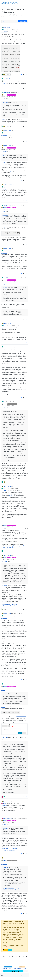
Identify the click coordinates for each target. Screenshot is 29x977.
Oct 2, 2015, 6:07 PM (10, 405)
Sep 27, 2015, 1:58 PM (10, 149)
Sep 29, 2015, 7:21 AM (14, 325)
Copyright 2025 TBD (7, 968)
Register (5, 949)
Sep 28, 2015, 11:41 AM (14, 250)
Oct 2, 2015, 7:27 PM (10, 687)
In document (4, 737)
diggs (4, 29)
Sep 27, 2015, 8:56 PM (14, 187)
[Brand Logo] (9, 3)
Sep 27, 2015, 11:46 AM (10, 96)
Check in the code (21, 716)
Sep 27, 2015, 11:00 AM (15, 81)
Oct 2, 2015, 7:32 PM (15, 803)
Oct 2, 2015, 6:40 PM (10, 526)
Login (10, 949)
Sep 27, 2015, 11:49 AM (14, 133)
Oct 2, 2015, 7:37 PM (10, 861)
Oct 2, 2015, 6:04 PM (14, 346)
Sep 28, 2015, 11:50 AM (10, 281)
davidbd (5, 27)
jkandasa (5, 94)
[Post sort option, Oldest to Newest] (3, 21)
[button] (2, 975)
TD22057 (5, 404)
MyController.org (5, 14)
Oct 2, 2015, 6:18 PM (14, 488)
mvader (4, 803)
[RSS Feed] (2, 17)
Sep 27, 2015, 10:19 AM (14, 29)
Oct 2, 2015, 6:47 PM (10, 559)
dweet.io (11, 495)
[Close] (26, 922)
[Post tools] (26, 74)
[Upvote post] (21, 74)
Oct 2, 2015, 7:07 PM (14, 615)
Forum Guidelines (17, 968)
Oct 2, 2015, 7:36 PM (10, 822)
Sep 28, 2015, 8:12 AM (10, 209)
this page (9, 171)
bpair (4, 346)
